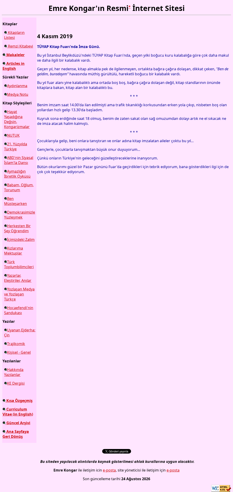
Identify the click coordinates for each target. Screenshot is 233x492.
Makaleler (15, 54)
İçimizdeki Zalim (21, 239)
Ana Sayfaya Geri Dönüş (16, 434)
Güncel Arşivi (17, 422)
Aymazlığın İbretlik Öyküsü (17, 174)
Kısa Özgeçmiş (19, 400)
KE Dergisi (16, 383)
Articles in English (14, 66)
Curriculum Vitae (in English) (18, 412)
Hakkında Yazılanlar (13, 372)
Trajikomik (16, 343)
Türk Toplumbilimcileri (19, 264)
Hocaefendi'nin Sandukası (18, 310)
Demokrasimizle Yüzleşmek (19, 215)
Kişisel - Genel (19, 352)
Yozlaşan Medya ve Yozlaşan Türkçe (19, 294)
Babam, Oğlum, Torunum (19, 187)
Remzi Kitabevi (20, 46)
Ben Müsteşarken (15, 201)
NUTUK (13, 135)
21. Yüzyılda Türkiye (15, 146)
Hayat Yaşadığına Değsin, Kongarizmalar (17, 119)
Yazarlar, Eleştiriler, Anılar (17, 278)
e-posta (109, 470)
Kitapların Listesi (14, 35)
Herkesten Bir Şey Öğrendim (17, 228)
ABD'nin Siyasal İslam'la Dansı (18, 160)
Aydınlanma (17, 85)
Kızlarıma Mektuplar (13, 251)
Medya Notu (17, 94)
